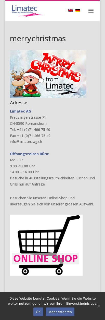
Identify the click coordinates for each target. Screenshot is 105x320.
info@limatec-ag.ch (26, 141)
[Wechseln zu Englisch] (71, 10)
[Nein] (98, 306)
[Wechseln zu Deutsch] (79, 10)
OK (38, 312)
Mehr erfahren (60, 312)
